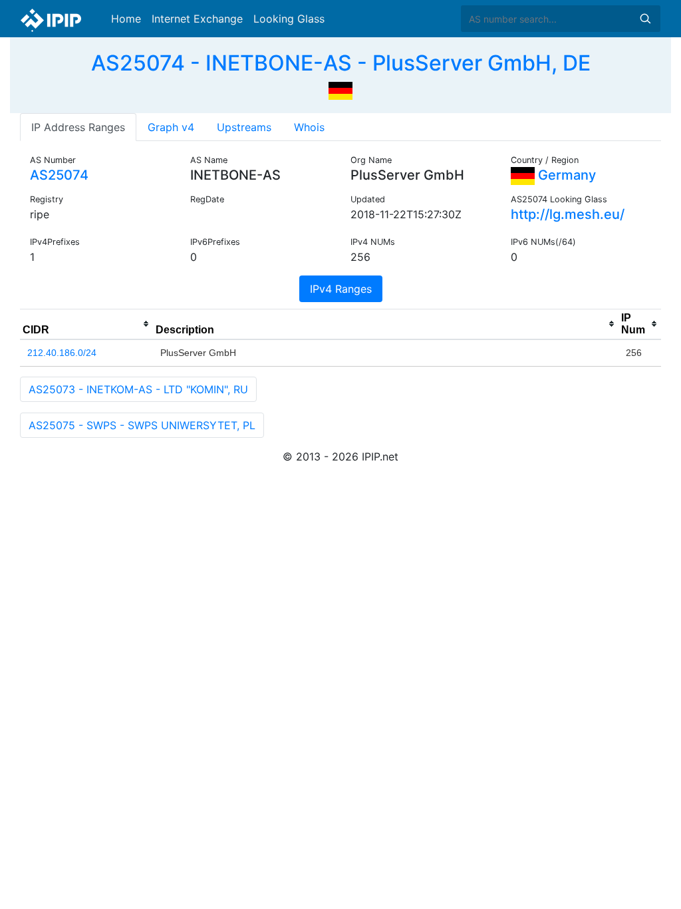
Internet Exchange (197, 18)
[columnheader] (86, 324)
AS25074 (59, 175)
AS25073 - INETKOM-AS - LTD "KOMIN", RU (138, 389)
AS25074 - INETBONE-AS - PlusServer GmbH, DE (341, 63)
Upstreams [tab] (244, 127)
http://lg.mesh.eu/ (567, 214)
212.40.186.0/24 (61, 352)
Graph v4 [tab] (171, 127)
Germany (565, 175)
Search (645, 18)
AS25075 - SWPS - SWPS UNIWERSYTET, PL (142, 425)
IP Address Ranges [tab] (78, 127)
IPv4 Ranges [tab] (341, 288)
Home (126, 18)
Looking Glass (289, 18)
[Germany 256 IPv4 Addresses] (340, 89)
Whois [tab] (309, 127)
